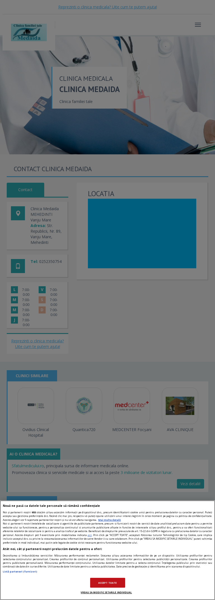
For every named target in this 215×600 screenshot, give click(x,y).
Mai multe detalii (109, 520)
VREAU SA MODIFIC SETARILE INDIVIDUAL (106, 592)
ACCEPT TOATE (107, 582)
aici (90, 535)
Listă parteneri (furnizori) (20, 571)
